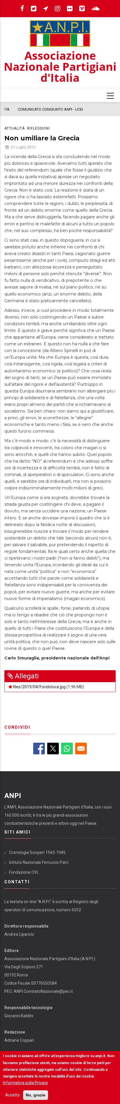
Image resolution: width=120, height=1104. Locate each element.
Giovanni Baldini (18, 1015)
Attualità (14, 128)
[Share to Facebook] (39, 748)
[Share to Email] (81, 748)
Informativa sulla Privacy (25, 1082)
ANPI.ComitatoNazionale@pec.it (43, 991)
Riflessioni (38, 128)
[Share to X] (53, 748)
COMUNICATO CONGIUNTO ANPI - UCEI (40, 109)
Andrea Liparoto (19, 934)
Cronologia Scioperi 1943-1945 (37, 852)
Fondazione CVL (24, 872)
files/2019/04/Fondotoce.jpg (39, 686)
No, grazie (35, 1095)
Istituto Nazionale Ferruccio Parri (38, 862)
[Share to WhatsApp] (67, 748)
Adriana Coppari (19, 1040)
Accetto (12, 1095)
